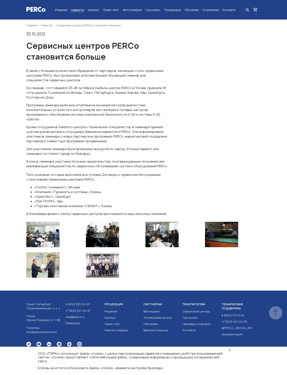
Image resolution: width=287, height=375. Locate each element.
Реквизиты (72, 323)
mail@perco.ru (75, 317)
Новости (77, 10)
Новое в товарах (116, 330)
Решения (61, 10)
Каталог (93, 10)
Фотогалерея (132, 10)
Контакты (229, 10)
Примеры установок (197, 324)
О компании (211, 10)
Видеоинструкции (156, 330)
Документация (232, 334)
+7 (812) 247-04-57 (78, 310)
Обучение (192, 10)
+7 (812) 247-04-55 (234, 321)
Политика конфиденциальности (41, 330)
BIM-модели (152, 311)
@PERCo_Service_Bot (237, 328)
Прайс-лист (111, 10)
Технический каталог (158, 318)
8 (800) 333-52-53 (77, 304)
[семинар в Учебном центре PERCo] (54, 235)
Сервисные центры (196, 311)
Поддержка (172, 10)
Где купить (152, 10)
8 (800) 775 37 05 (233, 315)
